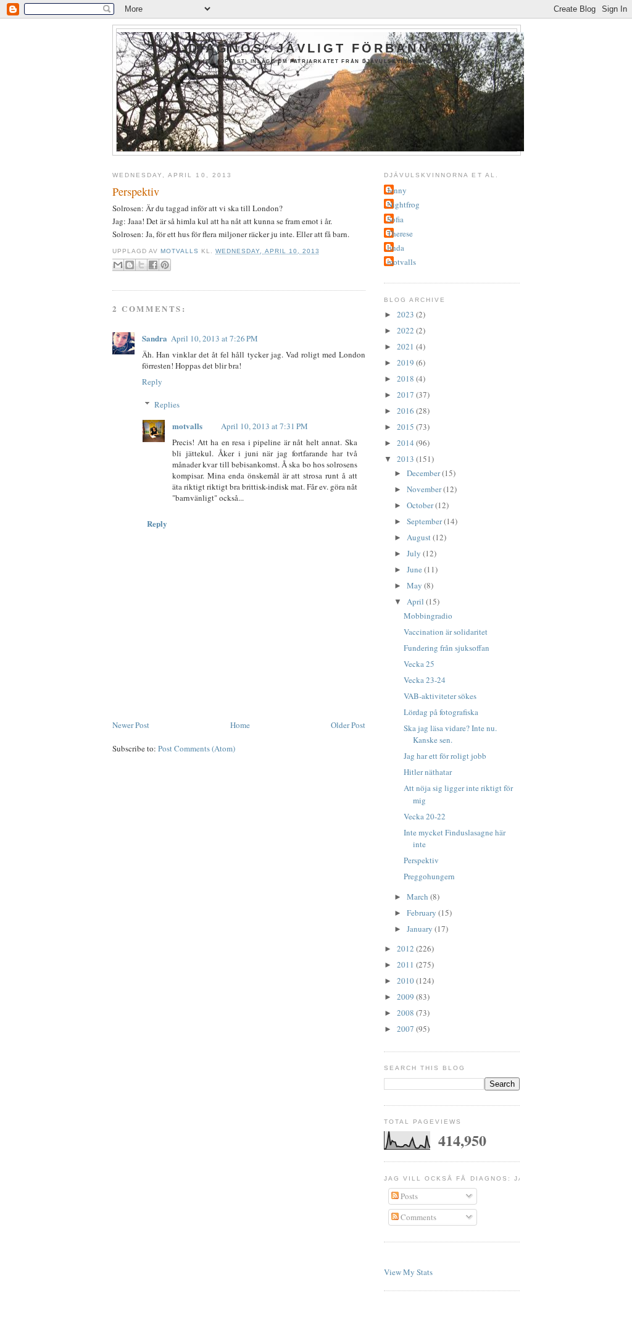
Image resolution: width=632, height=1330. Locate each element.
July (415, 553)
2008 (406, 1012)
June (415, 569)
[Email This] (118, 265)
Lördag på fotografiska (441, 711)
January (420, 928)
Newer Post (130, 724)
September (425, 521)
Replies (167, 404)
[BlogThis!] (129, 265)
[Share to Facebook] (153, 265)
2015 (406, 426)
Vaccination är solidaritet (446, 631)
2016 (406, 410)
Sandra (154, 338)
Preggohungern (429, 876)
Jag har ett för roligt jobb (445, 755)
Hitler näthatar (428, 771)
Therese (400, 233)
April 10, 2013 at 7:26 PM (214, 338)
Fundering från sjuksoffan (446, 647)
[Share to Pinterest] (165, 265)
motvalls (187, 426)
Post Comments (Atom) (196, 748)
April (416, 601)
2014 (406, 442)
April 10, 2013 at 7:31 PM (264, 426)
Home (240, 724)
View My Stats (408, 1272)
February (422, 912)
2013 (406, 458)
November (425, 489)
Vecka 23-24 (425, 679)
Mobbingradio (428, 615)
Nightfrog (403, 204)
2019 (406, 362)
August (420, 537)
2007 (406, 1028)
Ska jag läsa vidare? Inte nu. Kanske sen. (450, 734)
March (418, 896)
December (424, 473)
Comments (417, 1217)
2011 (406, 964)
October (421, 505)
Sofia (395, 219)
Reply (152, 381)
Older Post (348, 724)
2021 (406, 346)
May (415, 585)
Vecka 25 (419, 663)
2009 (406, 996)
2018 (406, 378)
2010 (406, 980)
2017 (406, 394)
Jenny (397, 190)
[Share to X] (141, 265)
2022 (406, 330)
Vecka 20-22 (425, 816)
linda (395, 247)
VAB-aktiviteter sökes (440, 695)
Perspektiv (421, 860)
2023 (406, 314)
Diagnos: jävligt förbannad (320, 48)
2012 (406, 948)
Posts (408, 1196)
